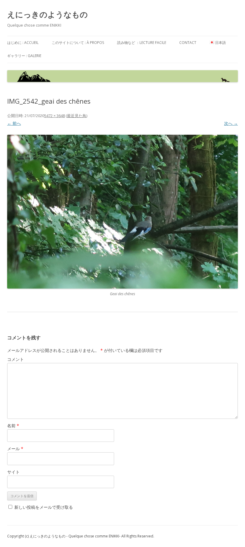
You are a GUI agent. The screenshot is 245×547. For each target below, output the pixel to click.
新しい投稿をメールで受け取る (43, 507)
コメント (15, 359)
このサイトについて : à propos (78, 42)
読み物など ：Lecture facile (141, 42)
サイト (13, 472)
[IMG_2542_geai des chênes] (122, 212)
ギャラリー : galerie (24, 55)
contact (187, 42)
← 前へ (14, 123)
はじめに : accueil (23, 42)
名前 (13, 425)
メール (15, 448)
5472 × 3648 (54, 115)
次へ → (231, 123)
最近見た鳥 (76, 115)
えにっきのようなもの (47, 14)
